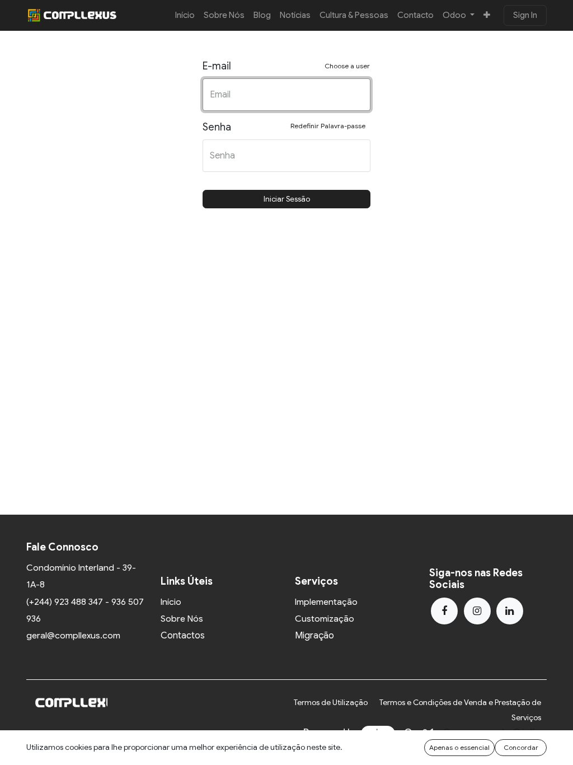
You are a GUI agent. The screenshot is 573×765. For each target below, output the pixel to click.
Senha (284, 127)
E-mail (286, 66)
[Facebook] (444, 611)
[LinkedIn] (509, 611)
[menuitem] (185, 15)
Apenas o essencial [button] (459, 747)
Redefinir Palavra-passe (327, 126)
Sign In (525, 15)
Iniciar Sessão (287, 199)
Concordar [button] (521, 747)
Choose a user (347, 66)
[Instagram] (477, 611)
